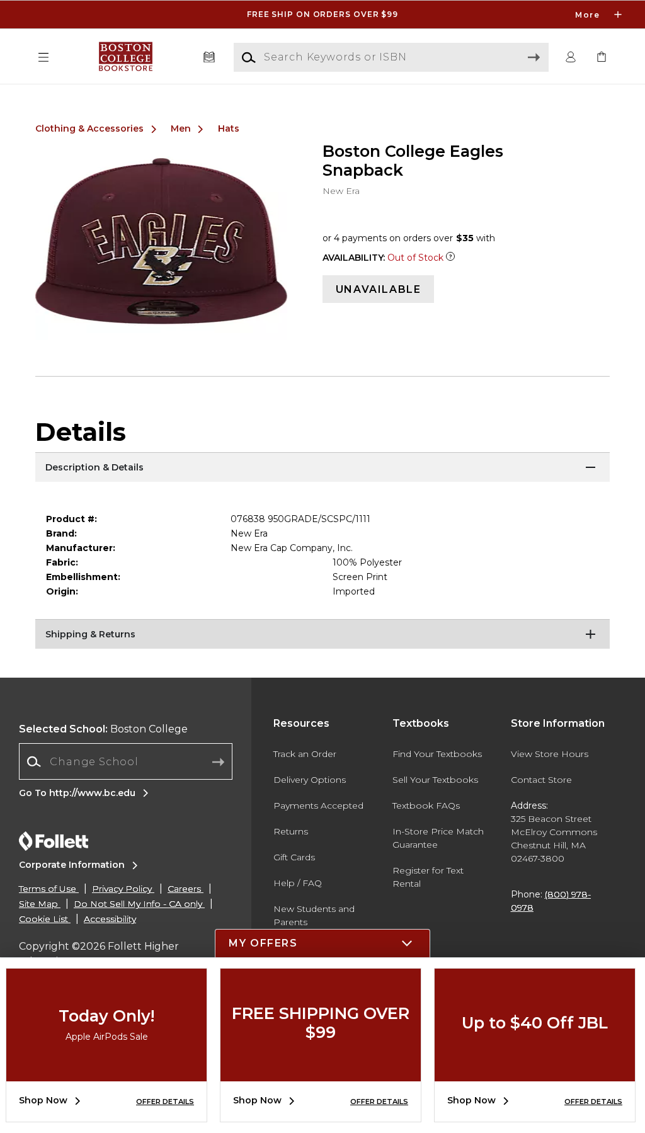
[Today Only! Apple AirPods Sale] (106, 1072)
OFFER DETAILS (165, 1101)
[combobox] (125, 761)
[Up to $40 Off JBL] (535, 1072)
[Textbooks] (209, 57)
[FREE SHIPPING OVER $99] (320, 1072)
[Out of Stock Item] (450, 257)
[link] (601, 57)
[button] (322, 14)
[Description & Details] (322, 468)
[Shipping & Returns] (322, 635)
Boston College (103, 729)
